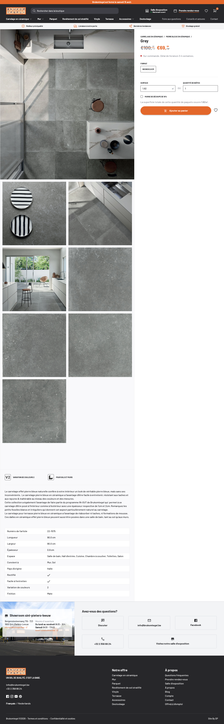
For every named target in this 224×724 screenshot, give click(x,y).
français (10, 703)
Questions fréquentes (176, 675)
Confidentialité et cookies (62, 718)
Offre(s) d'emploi (174, 704)
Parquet (116, 683)
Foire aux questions (171, 19)
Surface (144, 83)
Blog (167, 691)
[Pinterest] (20, 696)
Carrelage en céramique (151, 36)
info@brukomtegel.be (17, 684)
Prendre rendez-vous (176, 679)
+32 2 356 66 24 (14, 688)
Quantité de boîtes (191, 83)
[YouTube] (16, 696)
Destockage (118, 704)
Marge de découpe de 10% (156, 97)
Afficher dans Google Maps (14, 627)
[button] (216, 110)
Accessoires (118, 699)
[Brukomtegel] (16, 10)
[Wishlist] (206, 11)
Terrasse (116, 695)
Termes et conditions (38, 718)
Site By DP (213, 718)
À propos (170, 687)
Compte (169, 695)
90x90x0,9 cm (148, 69)
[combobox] (75, 11)
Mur (114, 679)
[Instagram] (11, 696)
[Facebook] (7, 696)
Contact (214, 19)
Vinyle (115, 691)
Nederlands (24, 703)
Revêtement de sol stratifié (126, 687)
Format (143, 63)
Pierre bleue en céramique (178, 36)
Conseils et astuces (195, 19)
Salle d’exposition (174, 683)
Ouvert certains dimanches (45, 630)
